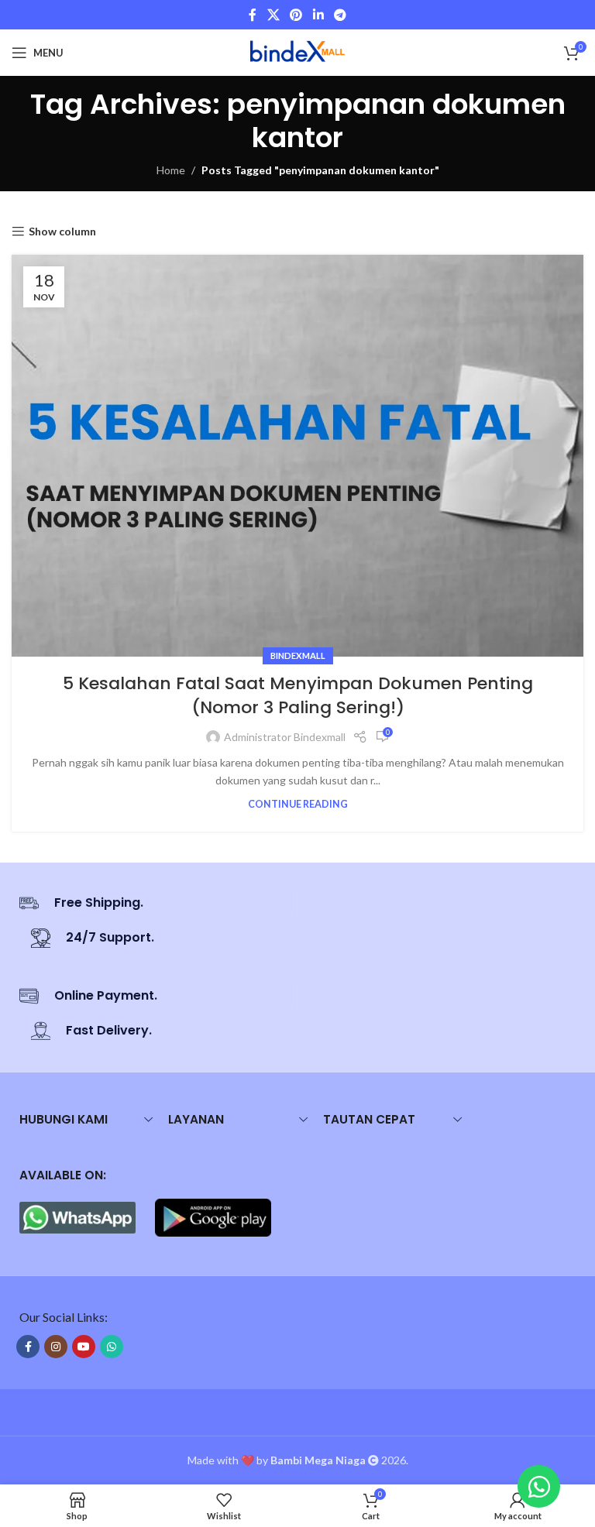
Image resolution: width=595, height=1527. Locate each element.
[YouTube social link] (83, 1346)
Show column (62, 231)
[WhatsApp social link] (111, 1346)
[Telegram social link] (339, 14)
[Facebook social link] (252, 14)
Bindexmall (297, 655)
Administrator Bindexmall (285, 736)
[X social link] (273, 14)
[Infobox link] (152, 903)
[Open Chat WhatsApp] (539, 1486)
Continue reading (298, 804)
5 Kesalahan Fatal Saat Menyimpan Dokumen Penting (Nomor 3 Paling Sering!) (298, 695)
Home (170, 170)
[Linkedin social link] (318, 14)
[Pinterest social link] (296, 14)
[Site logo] (297, 51)
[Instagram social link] (55, 1346)
